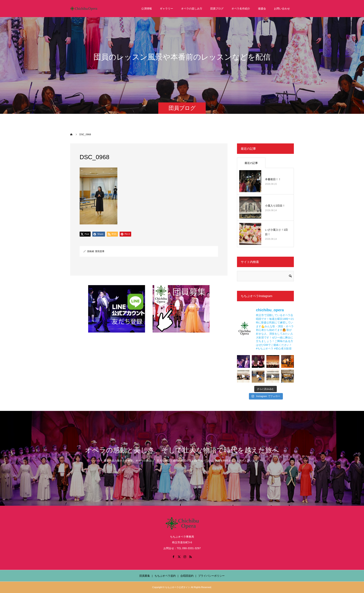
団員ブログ (217, 8)
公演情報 (146, 8)
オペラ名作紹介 (240, 8)
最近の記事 (251, 162)
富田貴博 (99, 251)
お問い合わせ (282, 8)
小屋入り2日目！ (275, 205)
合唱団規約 (187, 575)
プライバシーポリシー (211, 575)
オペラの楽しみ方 (191, 8)
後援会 (262, 8)
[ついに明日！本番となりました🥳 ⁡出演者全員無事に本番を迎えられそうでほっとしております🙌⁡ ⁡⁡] (287, 361)
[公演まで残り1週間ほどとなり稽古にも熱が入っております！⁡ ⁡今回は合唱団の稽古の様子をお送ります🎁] (272, 376)
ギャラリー (166, 8)
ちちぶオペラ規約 (165, 575)
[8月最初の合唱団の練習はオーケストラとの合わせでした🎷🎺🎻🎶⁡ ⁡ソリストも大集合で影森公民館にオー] (287, 376)
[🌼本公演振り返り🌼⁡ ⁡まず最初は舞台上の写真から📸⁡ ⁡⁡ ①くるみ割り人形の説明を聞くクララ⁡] (258, 361)
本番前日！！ (273, 179)
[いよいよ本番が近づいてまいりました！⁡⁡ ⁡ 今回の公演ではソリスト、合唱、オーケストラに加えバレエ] (258, 376)
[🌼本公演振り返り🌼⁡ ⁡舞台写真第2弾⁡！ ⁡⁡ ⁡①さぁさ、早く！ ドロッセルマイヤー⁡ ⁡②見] (243, 361)
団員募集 (144, 575)
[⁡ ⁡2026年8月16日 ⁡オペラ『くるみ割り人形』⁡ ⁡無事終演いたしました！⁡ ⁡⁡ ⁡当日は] (272, 361)
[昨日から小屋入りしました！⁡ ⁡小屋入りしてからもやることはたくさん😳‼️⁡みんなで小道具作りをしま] (243, 376)
